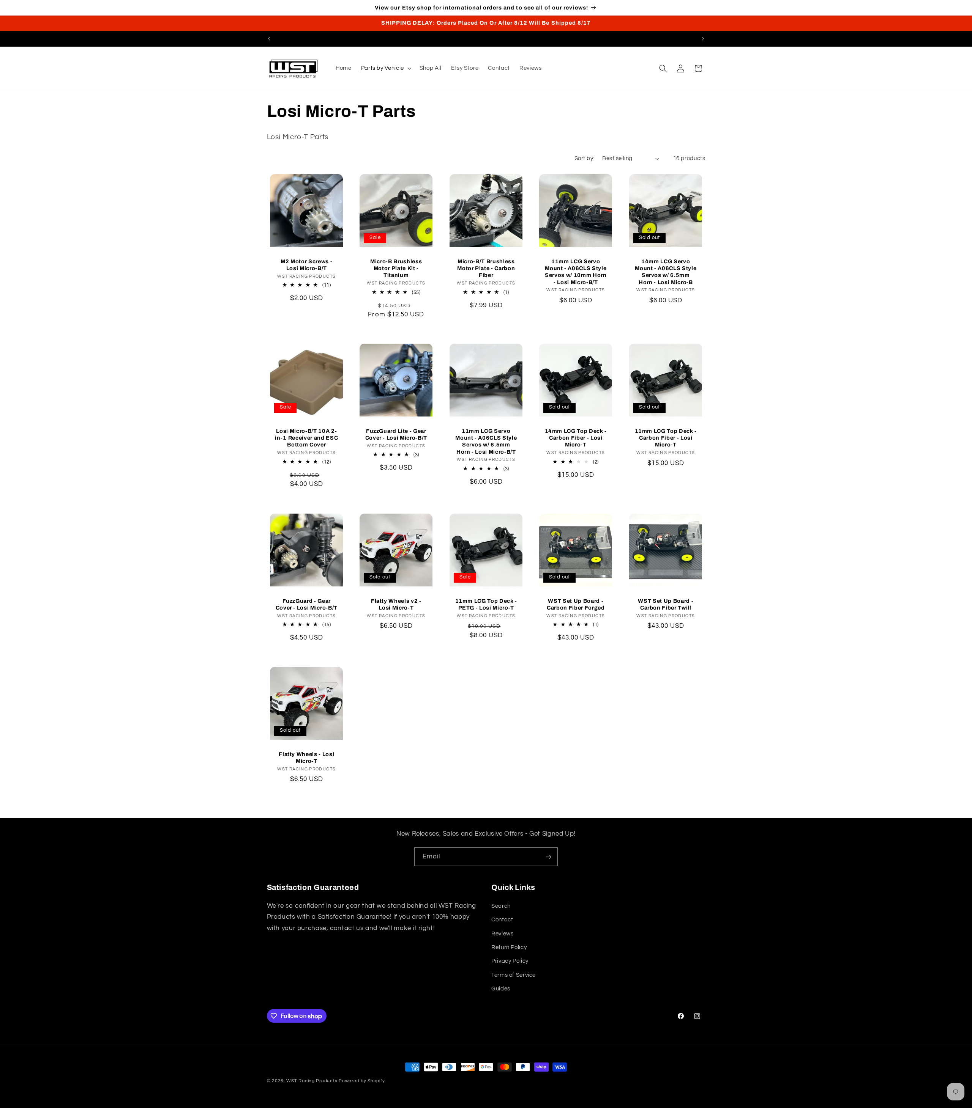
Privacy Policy (510, 961)
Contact (502, 920)
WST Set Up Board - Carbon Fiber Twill (665, 603)
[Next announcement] (702, 38)
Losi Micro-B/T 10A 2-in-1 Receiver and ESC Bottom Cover (306, 438)
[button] (385, 68)
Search (501, 906)
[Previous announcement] (269, 38)
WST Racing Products (311, 1081)
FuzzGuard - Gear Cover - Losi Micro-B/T (306, 603)
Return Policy (509, 947)
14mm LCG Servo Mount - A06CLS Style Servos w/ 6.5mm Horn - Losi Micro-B (665, 271)
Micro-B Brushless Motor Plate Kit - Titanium (396, 268)
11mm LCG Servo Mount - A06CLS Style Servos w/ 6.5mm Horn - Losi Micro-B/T (486, 441)
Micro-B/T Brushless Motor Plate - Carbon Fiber (486, 268)
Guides (500, 989)
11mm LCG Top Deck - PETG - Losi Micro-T (486, 603)
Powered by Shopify (362, 1081)
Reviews (502, 934)
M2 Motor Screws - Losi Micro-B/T (306, 264)
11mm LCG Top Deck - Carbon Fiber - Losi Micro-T (665, 438)
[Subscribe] (548, 856)
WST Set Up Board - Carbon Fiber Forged (576, 603)
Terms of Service (513, 975)
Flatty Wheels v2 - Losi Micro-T (396, 603)
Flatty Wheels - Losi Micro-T (306, 757)
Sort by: (584, 158)
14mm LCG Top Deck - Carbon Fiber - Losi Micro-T (576, 438)
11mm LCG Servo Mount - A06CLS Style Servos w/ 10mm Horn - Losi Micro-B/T (576, 271)
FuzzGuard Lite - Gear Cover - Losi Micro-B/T (396, 434)
